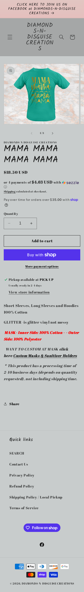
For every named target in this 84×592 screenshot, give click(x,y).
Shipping (10, 191)
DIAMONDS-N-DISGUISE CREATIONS (48, 583)
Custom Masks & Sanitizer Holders (45, 355)
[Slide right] (52, 133)
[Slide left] (31, 133)
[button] (9, 37)
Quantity (11, 214)
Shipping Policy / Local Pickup (36, 497)
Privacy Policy (22, 475)
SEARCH (16, 453)
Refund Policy (21, 486)
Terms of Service (24, 507)
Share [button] (14, 403)
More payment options (42, 266)
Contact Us (18, 464)
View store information (29, 292)
